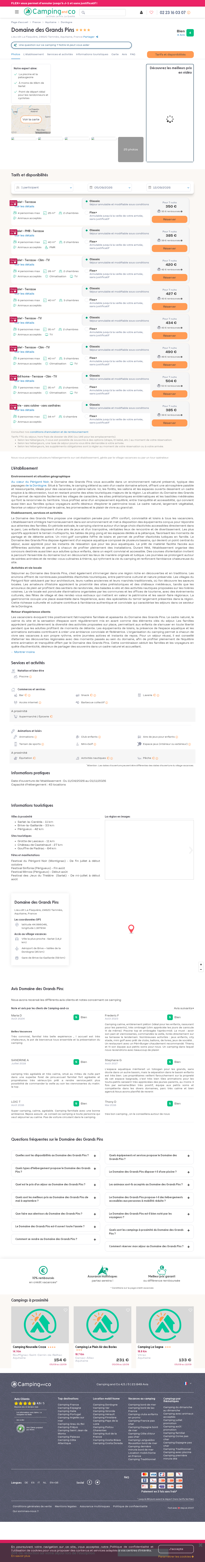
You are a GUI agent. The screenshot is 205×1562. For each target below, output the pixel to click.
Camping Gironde (104, 1411)
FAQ (132, 54)
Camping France (68, 1404)
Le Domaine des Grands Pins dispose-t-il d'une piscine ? (143, 1172)
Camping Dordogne (105, 1404)
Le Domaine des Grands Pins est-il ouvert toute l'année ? (50, 1226)
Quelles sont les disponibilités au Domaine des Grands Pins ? (52, 1155)
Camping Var (101, 1407)
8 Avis (181, 34)
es (32, 1482)
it (39, 1482)
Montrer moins (24, 652)
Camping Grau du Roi (71, 1424)
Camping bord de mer (142, 1404)
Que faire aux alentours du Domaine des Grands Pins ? (48, 1213)
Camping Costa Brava (107, 1440)
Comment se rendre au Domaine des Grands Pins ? (46, 1239)
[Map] (102, 929)
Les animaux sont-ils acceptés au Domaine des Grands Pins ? (146, 1184)
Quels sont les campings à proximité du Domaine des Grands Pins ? (146, 1232)
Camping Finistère (104, 1417)
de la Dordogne (35, 485)
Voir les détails (24, 206)
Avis (124, 54)
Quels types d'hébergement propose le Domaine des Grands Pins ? (52, 1170)
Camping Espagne (69, 1407)
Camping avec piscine (177, 1452)
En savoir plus (20, 1556)
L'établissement (33, 54)
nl (45, 1482)
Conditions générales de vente (32, 1506)
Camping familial (174, 1433)
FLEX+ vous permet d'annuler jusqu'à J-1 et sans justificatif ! (54, 3)
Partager (88, 36)
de (26, 1482)
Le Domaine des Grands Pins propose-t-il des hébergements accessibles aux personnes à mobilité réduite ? (146, 1199)
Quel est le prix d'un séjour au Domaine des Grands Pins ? (50, 1184)
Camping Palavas (69, 1436)
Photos (15, 54)
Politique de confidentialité (130, 1506)
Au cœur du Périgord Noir (30, 481)
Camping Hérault (104, 1414)
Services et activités (60, 54)
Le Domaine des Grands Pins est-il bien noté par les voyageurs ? (140, 1215)
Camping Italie (67, 1411)
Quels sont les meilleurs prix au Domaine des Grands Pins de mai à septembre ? (51, 1199)
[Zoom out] (201, 969)
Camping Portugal (69, 1414)
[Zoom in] (201, 964)
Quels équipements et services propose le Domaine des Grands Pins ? (143, 1157)
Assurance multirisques (95, 1506)
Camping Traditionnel (142, 1459)
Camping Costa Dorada (108, 1443)
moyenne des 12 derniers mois (26, 1407)
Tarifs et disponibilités (170, 54)
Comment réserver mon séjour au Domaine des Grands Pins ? (146, 1246)
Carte (115, 54)
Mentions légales (66, 1506)
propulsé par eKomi (34, 1429)
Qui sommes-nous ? (26, 1511)
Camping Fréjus (68, 1427)
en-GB (54, 1482)
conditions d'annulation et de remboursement (59, 432)
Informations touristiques (92, 54)
